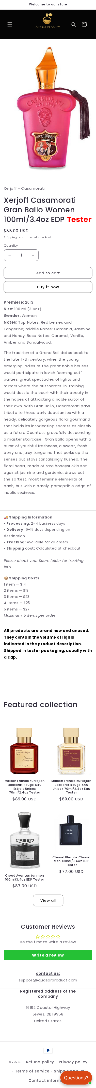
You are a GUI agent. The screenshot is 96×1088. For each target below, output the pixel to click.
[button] (9, 24)
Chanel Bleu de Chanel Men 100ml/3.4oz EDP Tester (71, 861)
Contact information (50, 1080)
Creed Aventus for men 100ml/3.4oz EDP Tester (24, 877)
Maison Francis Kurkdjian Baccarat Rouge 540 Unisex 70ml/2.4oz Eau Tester (71, 786)
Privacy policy (73, 1062)
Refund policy (40, 1062)
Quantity (11, 245)
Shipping (10, 237)
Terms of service (32, 1071)
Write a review (48, 955)
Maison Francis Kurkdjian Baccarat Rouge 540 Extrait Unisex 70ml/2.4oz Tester (25, 786)
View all (48, 900)
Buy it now (48, 287)
